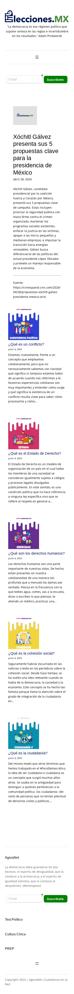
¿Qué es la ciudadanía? (27, 753)
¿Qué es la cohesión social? (31, 653)
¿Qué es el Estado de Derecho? (34, 453)
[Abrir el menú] (37, 57)
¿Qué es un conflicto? (26, 344)
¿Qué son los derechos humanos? (36, 553)
